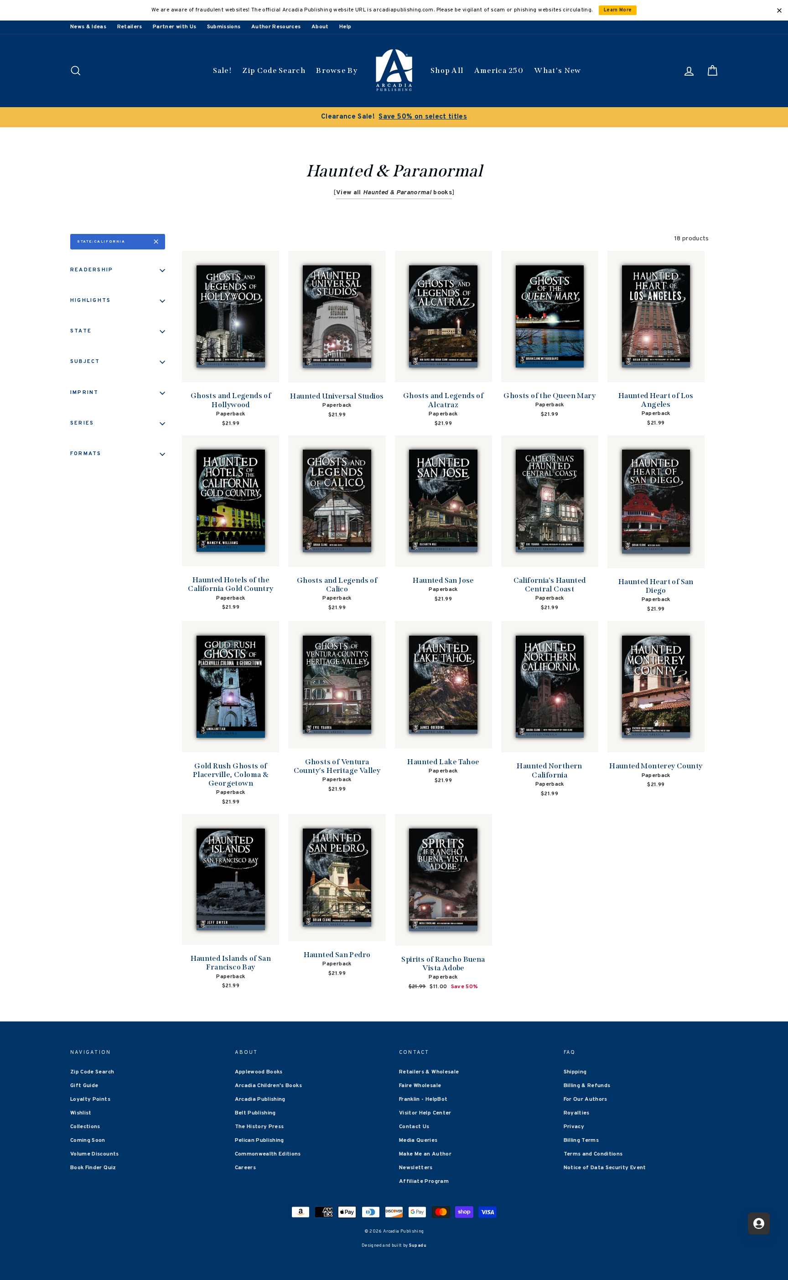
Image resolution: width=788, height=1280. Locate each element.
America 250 (499, 70)
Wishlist (81, 1113)
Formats (86, 454)
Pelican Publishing (259, 1140)
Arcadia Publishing (260, 1099)
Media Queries (418, 1140)
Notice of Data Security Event (605, 1167)
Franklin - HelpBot (423, 1099)
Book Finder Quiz (93, 1167)
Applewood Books (259, 1072)
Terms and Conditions (593, 1154)
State (81, 331)
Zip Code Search (274, 70)
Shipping (575, 1072)
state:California (101, 241)
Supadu (417, 1246)
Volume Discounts (94, 1154)
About (320, 27)
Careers (245, 1167)
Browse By (337, 70)
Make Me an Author (425, 1154)
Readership (91, 270)
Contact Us (414, 1126)
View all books (394, 193)
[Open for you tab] (759, 1223)
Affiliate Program (424, 1181)
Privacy (574, 1126)
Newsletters (416, 1167)
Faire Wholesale (420, 1085)
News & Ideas (88, 27)
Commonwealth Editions (268, 1154)
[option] (394, 117)
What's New (557, 70)
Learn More (618, 10)
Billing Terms (581, 1140)
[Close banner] (779, 10)
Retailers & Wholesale (429, 1072)
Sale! (222, 70)
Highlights (90, 300)
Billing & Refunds (587, 1085)
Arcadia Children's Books (268, 1085)
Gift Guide (84, 1085)
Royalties (577, 1113)
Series (82, 423)
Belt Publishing (255, 1113)
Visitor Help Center (425, 1113)
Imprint (84, 392)
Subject (85, 361)
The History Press (259, 1126)
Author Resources (276, 27)
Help (345, 27)
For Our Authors (585, 1099)
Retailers (129, 27)
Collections (85, 1126)
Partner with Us (174, 27)
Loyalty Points (90, 1099)
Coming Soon (87, 1140)
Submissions (224, 27)
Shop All (446, 70)
